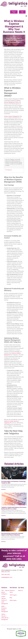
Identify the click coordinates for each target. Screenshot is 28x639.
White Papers (13, 600)
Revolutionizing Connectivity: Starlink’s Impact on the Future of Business (12, 534)
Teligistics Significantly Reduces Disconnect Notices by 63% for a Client (13, 508)
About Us (20, 590)
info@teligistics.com (6, 577)
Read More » (3, 489)
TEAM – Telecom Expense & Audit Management (4, 600)
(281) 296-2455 (5, 574)
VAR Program (13, 595)
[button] (26, 16)
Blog (11, 597)
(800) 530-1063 (5, 571)
